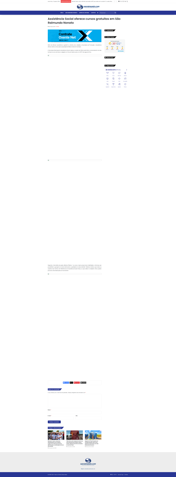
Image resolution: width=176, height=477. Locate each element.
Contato (126, 474)
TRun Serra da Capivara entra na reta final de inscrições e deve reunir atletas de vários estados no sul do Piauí (74, 443)
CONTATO (93, 12)
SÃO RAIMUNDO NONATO (71, 12)
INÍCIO (61, 12)
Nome (49, 409)
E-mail (49, 415)
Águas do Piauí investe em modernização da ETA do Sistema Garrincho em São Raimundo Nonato (91, 443)
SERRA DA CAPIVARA (84, 12)
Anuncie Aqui (120, 474)
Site (76, 415)
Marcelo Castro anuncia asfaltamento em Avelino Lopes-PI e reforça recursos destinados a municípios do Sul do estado (97, 1)
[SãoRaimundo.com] (88, 7)
